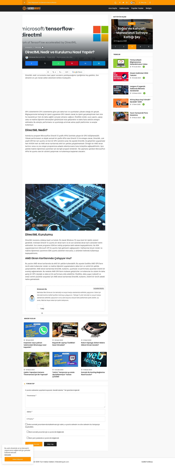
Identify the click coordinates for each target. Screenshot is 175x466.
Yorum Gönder (33, 444)
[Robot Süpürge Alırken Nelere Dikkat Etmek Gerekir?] (94, 329)
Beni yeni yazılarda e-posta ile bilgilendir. (44, 438)
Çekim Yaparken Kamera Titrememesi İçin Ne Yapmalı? (36, 373)
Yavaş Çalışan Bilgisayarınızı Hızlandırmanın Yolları (138, 62)
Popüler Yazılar (137, 8)
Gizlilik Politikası (147, 462)
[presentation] (112, 34)
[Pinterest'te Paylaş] (72, 63)
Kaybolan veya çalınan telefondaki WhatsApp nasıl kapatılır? (35, 345)
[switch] (133, 2)
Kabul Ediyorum (18, 459)
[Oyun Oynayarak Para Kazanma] (120, 116)
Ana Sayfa (113, 8)
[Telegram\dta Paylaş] (99, 63)
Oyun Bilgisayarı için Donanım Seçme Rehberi (42, 2)
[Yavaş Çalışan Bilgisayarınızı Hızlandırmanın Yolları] (120, 63)
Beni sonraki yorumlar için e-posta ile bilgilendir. (46, 432)
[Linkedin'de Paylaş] (85, 63)
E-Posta (30, 419)
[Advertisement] (65, 95)
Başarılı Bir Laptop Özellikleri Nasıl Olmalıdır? (63, 344)
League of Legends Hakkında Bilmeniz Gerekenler (137, 88)
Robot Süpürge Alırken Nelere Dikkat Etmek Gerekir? (93, 344)
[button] (115, 46)
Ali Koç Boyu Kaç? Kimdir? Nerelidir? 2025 (140, 101)
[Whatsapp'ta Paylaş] (58, 63)
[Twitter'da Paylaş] (45, 63)
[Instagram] (126, 2)
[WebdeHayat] (31, 8)
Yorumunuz (31, 395)
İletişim (149, 8)
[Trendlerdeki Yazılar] (24, 2)
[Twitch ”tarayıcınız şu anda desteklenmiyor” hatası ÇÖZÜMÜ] (65, 359)
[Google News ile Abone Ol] (77, 72)
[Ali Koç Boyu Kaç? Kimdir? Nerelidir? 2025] (120, 103)
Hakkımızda (124, 8)
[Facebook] (120, 2)
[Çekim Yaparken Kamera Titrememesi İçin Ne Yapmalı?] (36, 359)
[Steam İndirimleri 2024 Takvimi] (120, 76)
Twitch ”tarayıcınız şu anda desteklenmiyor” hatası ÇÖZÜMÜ (63, 374)
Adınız (29, 412)
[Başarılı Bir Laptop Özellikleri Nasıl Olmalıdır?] (65, 329)
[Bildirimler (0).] (150, 2)
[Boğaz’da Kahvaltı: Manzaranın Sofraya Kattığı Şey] (132, 31)
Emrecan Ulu (33, 57)
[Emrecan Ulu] (32, 298)
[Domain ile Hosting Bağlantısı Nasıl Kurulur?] (94, 359)
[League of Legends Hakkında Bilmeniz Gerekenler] (120, 89)
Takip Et (41, 308)
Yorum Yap (30, 384)
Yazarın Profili (98, 288)
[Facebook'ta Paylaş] (31, 63)
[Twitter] (123, 2)
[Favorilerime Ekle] (48, 72)
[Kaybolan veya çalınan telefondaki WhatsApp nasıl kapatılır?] (36, 329)
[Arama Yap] (115, 3)
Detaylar (8, 455)
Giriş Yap (143, 2)
